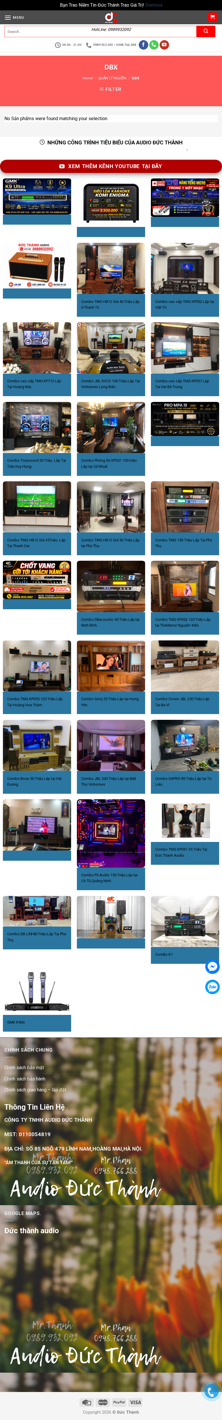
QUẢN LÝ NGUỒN (112, 78)
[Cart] (212, 17)
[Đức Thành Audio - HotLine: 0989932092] (111, 17)
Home (88, 78)
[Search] (206, 31)
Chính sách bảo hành (24, 1079)
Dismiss (153, 5)
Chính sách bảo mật (24, 1067)
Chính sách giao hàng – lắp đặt (35, 1090)
